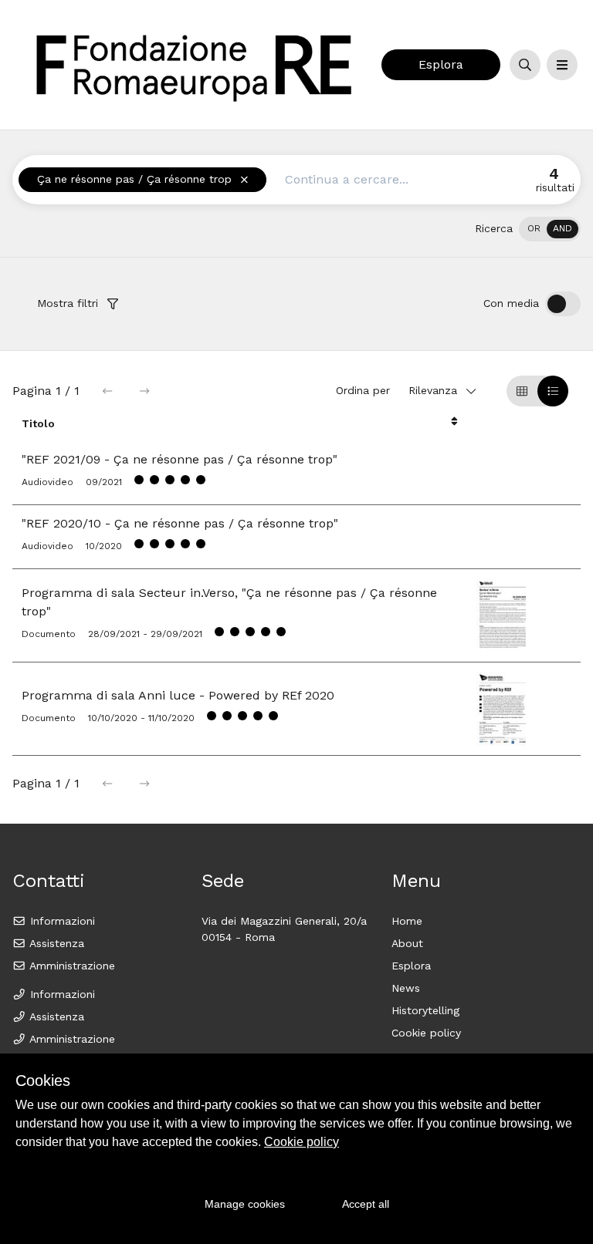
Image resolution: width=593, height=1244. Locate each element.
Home (406, 921)
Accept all (365, 1204)
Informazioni (60, 921)
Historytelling (425, 1010)
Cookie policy (426, 1033)
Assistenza (55, 943)
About (407, 943)
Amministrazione (70, 965)
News (405, 988)
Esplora (440, 64)
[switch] (550, 229)
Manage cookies (245, 1204)
